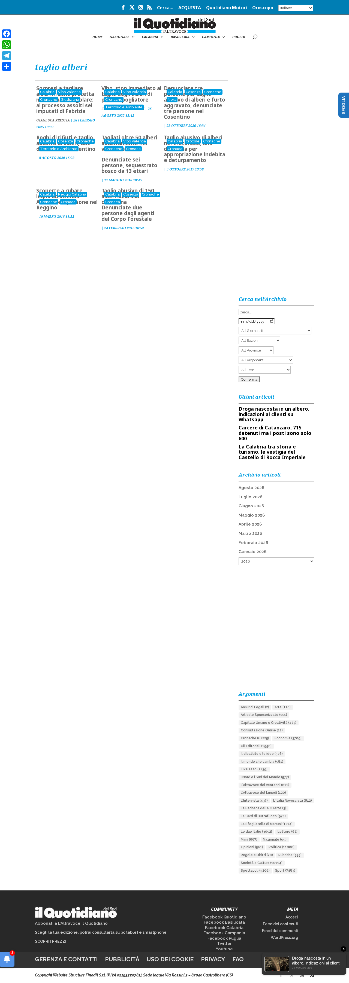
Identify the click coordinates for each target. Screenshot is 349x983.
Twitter (224, 943)
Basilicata (180, 37)
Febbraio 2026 (253, 542)
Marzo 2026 (250, 533)
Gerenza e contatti (66, 959)
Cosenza (193, 92)
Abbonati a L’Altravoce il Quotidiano (71, 923)
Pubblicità (122, 959)
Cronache (48, 99)
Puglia (238, 37)
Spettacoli (255, 870)
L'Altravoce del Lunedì (263, 793)
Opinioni (252, 847)
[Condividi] (6, 66)
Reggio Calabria (72, 194)
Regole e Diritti (257, 855)
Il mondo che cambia (262, 762)
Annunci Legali (255, 707)
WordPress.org (284, 937)
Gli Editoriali (256, 746)
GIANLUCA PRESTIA (53, 120)
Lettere (287, 832)
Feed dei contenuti (280, 924)
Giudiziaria (70, 99)
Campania (211, 37)
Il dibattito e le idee (262, 754)
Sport (285, 870)
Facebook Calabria (224, 927)
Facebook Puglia (224, 938)
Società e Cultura (261, 863)
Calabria (150, 37)
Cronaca (133, 149)
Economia (288, 738)
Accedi (291, 917)
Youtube (224, 949)
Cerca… (165, 8)
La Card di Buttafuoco (263, 816)
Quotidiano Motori (226, 8)
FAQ (238, 959)
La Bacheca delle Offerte (263, 808)
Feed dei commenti (280, 931)
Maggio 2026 (252, 515)
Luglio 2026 (250, 496)
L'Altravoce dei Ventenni (265, 785)
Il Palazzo (254, 769)
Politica (281, 847)
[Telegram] (6, 55)
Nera (172, 99)
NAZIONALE (119, 37)
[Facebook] (6, 33)
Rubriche (290, 855)
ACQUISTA (189, 8)
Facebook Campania (224, 932)
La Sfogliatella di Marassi (267, 824)
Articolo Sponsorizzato (264, 715)
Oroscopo (262, 8)
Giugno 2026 (251, 505)
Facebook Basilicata (224, 922)
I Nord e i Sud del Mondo (265, 777)
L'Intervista (254, 800)
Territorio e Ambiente (124, 107)
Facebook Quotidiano (224, 917)
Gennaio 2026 (252, 551)
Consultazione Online (262, 730)
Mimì (249, 839)
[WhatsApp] (6, 44)
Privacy (213, 959)
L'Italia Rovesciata (292, 800)
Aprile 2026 (250, 524)
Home (97, 37)
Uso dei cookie (170, 959)
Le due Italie (256, 832)
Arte (283, 707)
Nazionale (275, 839)
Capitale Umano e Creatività (268, 723)
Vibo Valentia (69, 92)
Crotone (193, 141)
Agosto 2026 (251, 487)
